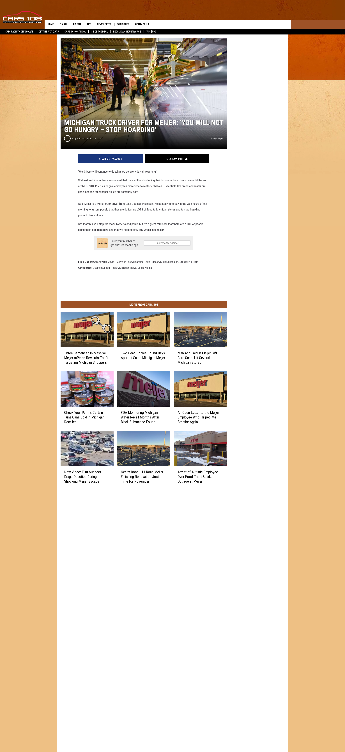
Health (114, 267)
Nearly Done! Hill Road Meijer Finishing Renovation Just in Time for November (142, 476)
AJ (73, 138)
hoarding (138, 261)
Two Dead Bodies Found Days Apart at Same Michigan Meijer (143, 355)
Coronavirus (100, 261)
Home (50, 24)
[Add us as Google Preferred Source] (259, 24)
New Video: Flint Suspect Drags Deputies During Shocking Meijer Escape (82, 476)
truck (196, 261)
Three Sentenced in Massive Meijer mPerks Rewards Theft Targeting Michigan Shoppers (86, 358)
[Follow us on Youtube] (286, 24)
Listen (77, 24)
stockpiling (186, 261)
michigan (173, 261)
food (129, 261)
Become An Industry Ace (127, 31)
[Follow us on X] (277, 24)
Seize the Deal (99, 31)
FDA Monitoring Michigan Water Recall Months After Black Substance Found (140, 417)
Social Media (144, 267)
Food (107, 267)
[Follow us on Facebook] (268, 24)
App (89, 24)
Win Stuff (123, 24)
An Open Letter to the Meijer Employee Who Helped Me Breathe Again (198, 417)
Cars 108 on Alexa (75, 31)
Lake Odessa (152, 261)
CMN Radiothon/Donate (19, 31)
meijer (163, 261)
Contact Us (142, 24)
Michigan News (127, 267)
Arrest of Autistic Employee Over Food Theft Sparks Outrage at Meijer (198, 476)
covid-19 (113, 261)
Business (98, 267)
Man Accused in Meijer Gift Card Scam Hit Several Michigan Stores (197, 358)
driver (122, 261)
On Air (63, 24)
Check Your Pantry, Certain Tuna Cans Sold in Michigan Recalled (84, 417)
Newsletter (104, 24)
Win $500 (151, 31)
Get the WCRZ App (49, 31)
